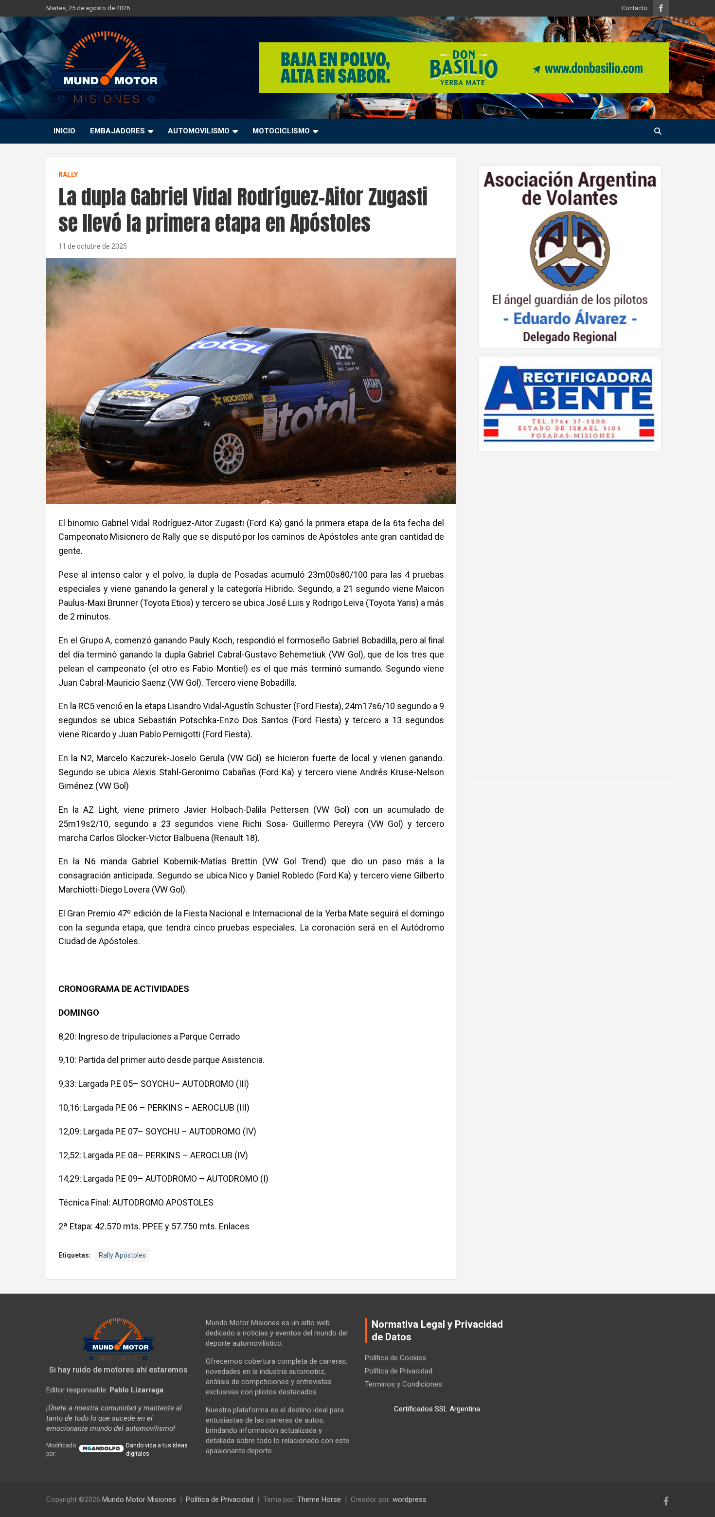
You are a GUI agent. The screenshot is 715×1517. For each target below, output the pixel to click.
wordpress (410, 1499)
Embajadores (117, 131)
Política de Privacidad (398, 1371)
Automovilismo (199, 131)
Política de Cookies (395, 1357)
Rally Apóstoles (122, 1255)
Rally (68, 175)
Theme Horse (319, 1499)
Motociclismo (281, 131)
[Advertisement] (570, 609)
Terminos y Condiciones (403, 1384)
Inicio (64, 131)
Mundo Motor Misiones (139, 1499)
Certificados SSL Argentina (437, 1409)
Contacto (634, 8)
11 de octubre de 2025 (92, 246)
